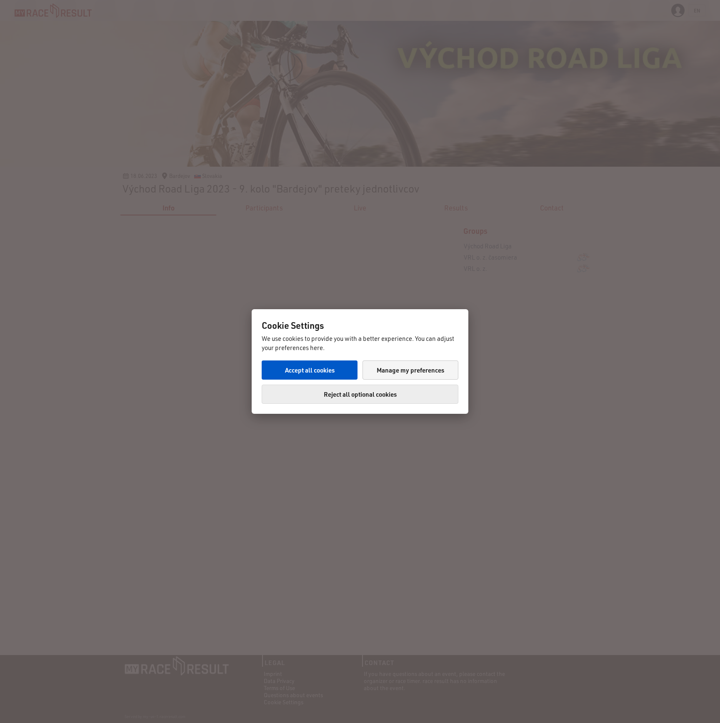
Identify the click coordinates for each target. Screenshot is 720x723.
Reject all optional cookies (360, 394)
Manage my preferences (410, 370)
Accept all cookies (310, 370)
